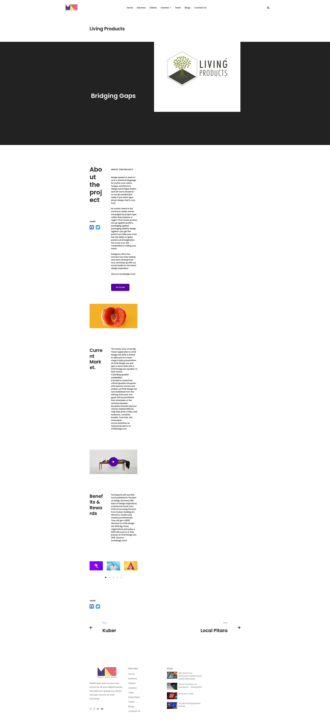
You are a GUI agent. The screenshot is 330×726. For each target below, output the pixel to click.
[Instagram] (90, 709)
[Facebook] (94, 709)
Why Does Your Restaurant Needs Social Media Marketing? (190, 676)
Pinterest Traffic (186, 693)
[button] (105, 577)
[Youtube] (102, 709)
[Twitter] (98, 709)
